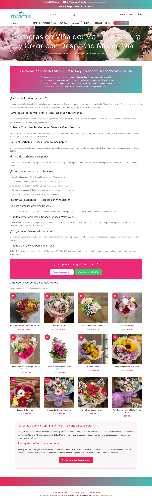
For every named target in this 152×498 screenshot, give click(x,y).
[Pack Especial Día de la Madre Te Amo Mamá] (127, 392)
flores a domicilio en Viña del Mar (103, 452)
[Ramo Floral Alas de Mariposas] (93, 392)
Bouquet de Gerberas (25, 410)
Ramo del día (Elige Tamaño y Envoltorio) (25, 325)
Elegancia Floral (59, 325)
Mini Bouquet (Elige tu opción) (93, 325)
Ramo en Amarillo (93, 367)
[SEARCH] (73, 14)
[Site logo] (21, 14)
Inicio (50, 53)
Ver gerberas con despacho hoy (76, 460)
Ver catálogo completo (61, 272)
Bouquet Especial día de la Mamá (127, 367)
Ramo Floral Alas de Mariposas (93, 410)
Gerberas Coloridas (127, 325)
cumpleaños (59, 449)
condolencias (118, 449)
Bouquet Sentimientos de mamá (59, 410)
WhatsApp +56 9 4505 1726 (88, 272)
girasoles (51, 452)
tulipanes (61, 452)
